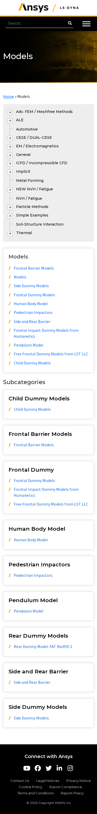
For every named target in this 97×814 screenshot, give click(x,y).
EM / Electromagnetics (37, 146)
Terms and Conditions (35, 793)
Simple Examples (32, 215)
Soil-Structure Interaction (40, 224)
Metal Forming (29, 180)
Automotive (27, 129)
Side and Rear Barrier (32, 321)
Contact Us (19, 781)
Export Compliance (65, 787)
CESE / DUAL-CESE (34, 137)
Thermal (24, 232)
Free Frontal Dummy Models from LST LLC (51, 353)
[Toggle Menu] (86, 23)
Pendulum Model (28, 345)
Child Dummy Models (32, 362)
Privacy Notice (78, 781)
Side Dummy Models (31, 285)
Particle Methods (32, 206)
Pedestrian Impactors (33, 312)
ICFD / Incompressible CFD (41, 163)
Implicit (23, 171)
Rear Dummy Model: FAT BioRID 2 (43, 646)
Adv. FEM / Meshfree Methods (44, 111)
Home (8, 96)
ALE (20, 120)
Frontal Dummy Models (34, 294)
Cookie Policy (30, 787)
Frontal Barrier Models (34, 268)
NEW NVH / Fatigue (34, 189)
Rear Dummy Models (38, 635)
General (23, 154)
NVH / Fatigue (29, 198)
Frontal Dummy (31, 469)
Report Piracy (72, 793)
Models (20, 276)
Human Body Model (31, 303)
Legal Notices (47, 781)
